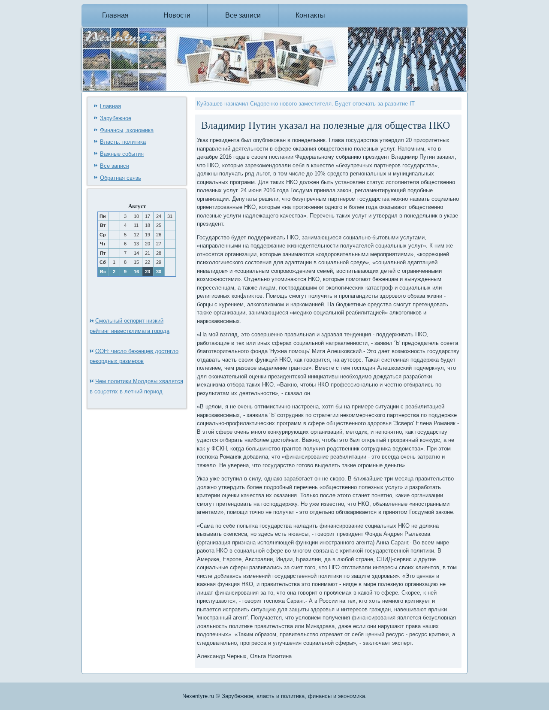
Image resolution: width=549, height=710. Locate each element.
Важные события (122, 154)
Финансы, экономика (127, 130)
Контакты (310, 15)
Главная (115, 15)
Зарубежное (115, 118)
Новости (176, 15)
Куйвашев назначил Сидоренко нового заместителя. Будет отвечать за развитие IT (306, 103)
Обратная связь (120, 178)
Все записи (243, 15)
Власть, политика (123, 142)
